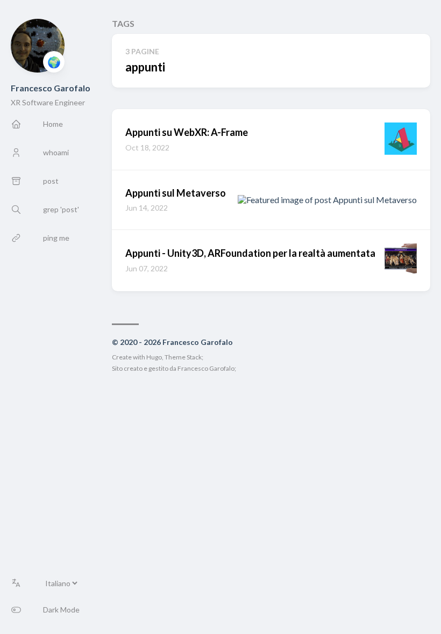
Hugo (154, 357)
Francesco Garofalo (50, 88)
